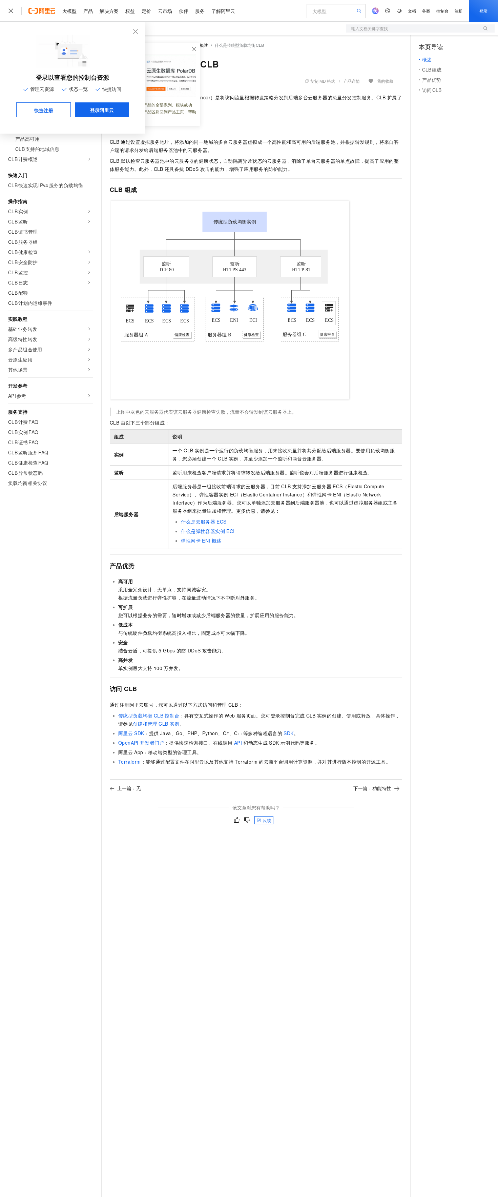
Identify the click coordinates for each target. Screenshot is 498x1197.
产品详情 (352, 81)
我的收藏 (385, 81)
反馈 (267, 820)
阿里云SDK (131, 733)
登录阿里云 (102, 109)
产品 (88, 10)
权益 (130, 10)
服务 (200, 10)
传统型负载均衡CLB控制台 (149, 715)
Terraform (129, 761)
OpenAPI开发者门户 (141, 742)
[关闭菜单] (11, 11)
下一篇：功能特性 (372, 788)
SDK (288, 733)
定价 (146, 10)
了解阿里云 (223, 10)
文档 (412, 11)
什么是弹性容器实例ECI (207, 531)
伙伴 (183, 10)
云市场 (165, 10)
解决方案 (109, 10)
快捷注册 (43, 110)
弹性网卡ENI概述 (201, 540)
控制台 (442, 11)
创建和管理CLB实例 (156, 723)
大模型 (69, 10)
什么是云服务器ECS (203, 521)
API (238, 742)
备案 (426, 11)
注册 (459, 11)
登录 (483, 11)
